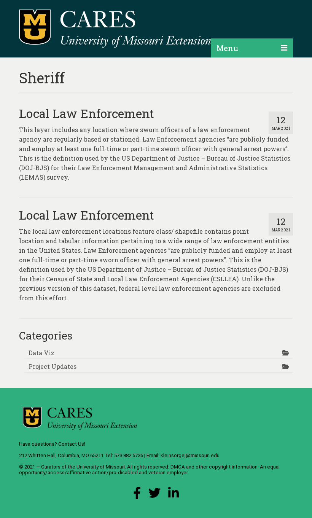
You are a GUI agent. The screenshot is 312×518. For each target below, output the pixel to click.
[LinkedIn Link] (173, 495)
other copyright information (227, 467)
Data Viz (41, 353)
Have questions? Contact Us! (52, 444)
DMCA (177, 467)
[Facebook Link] (137, 495)
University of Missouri (100, 467)
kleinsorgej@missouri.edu (190, 455)
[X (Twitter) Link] (154, 495)
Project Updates (52, 366)
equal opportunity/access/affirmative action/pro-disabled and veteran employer (149, 469)
